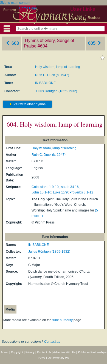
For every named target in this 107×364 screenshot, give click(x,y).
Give (42, 357)
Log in (76, 18)
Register (94, 18)
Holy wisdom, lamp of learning (57, 67)
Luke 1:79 (60, 192)
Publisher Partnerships (92, 352)
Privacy (30, 352)
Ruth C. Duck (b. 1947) (52, 75)
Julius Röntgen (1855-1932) (56, 91)
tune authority (62, 320)
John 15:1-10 (41, 192)
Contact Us (44, 352)
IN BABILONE (45, 83)
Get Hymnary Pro (58, 357)
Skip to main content (15, 3)
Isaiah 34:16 (69, 187)
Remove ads (12, 10)
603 (14, 43)
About (5, 352)
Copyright (17, 352)
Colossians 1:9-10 (45, 187)
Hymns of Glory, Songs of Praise (49, 43)
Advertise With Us (64, 352)
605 (92, 43)
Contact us (52, 342)
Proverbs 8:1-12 (81, 192)
